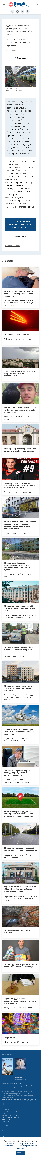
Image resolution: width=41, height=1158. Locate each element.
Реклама (4, 1135)
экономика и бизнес (12, 246)
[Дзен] (12, 12)
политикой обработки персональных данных (20, 1146)
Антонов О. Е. (18, 1115)
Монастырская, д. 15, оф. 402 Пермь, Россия (10, 1118)
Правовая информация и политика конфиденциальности (19, 1100)
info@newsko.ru (6, 1125)
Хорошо (20, 1153)
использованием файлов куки (20, 1143)
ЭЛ (26, 1094)
